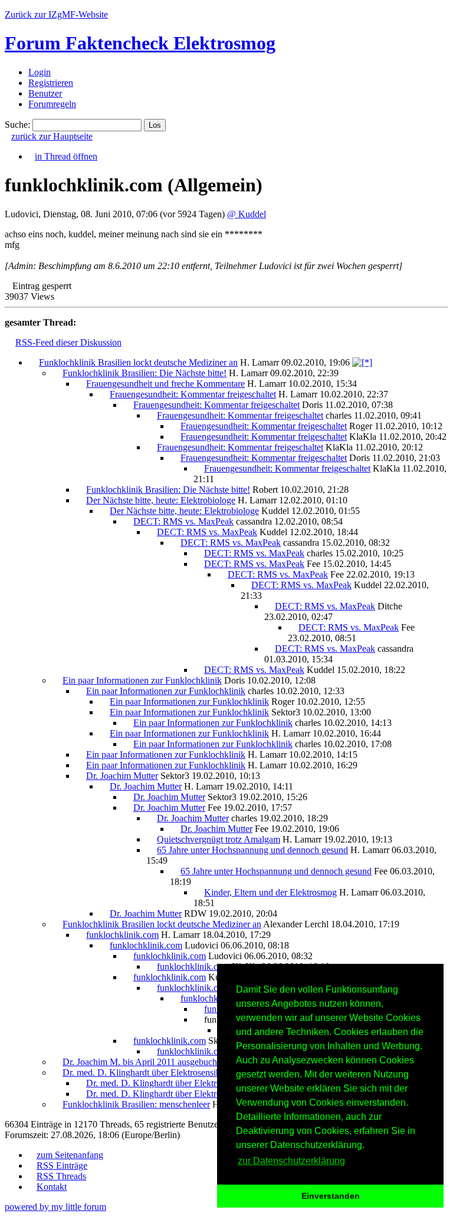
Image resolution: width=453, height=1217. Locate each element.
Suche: (17, 125)
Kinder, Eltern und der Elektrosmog (270, 892)
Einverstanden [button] (330, 1196)
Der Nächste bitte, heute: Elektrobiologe (160, 500)
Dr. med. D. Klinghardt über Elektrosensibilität (150, 1072)
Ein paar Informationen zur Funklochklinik (142, 680)
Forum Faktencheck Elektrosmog (140, 43)
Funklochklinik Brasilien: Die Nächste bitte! (144, 373)
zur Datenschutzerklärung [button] (291, 1161)
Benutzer (45, 93)
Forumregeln (52, 104)
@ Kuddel (246, 214)
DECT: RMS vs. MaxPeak (183, 521)
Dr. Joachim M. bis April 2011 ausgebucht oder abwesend (170, 1062)
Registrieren (50, 83)
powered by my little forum (55, 1207)
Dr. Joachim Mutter (122, 776)
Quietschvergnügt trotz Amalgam (218, 839)
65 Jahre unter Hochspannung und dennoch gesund (252, 850)
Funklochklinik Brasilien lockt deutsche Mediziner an (138, 362)
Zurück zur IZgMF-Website (56, 14)
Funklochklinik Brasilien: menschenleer (136, 1104)
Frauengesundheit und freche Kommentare (165, 384)
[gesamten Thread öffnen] (362, 362)
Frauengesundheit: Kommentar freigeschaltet (193, 394)
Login (39, 72)
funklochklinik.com (122, 935)
